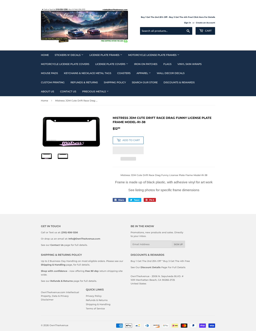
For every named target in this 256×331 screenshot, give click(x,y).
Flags (167, 64)
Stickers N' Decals (68, 55)
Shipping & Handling (98, 304)
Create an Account (205, 22)
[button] (128, 150)
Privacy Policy (94, 296)
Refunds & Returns (84, 82)
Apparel (143, 73)
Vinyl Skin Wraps (189, 64)
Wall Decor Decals (171, 73)
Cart (208, 30)
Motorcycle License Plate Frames (152, 55)
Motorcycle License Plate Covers (65, 64)
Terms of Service (95, 308)
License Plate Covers (110, 64)
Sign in (187, 22)
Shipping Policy (115, 82)
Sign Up (178, 244)
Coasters (124, 73)
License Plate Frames (104, 55)
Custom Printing (53, 82)
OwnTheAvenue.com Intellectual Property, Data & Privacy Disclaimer (60, 296)
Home (45, 55)
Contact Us (68, 91)
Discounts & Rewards (179, 82)
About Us (47, 91)
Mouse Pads (49, 73)
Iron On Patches (145, 64)
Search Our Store (145, 82)
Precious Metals (94, 91)
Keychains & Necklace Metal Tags (87, 73)
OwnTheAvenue (58, 325)
